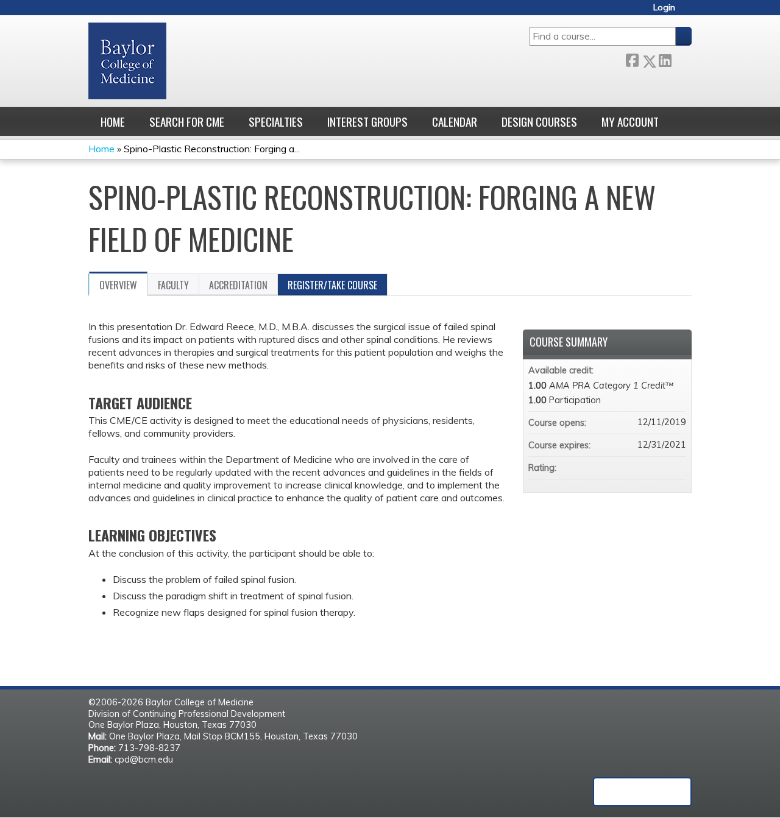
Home (113, 121)
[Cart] (688, 12)
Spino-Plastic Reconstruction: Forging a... (212, 149)
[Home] (127, 61)
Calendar (454, 121)
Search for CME (186, 121)
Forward (681, 59)
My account (630, 121)
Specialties (276, 121)
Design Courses (539, 121)
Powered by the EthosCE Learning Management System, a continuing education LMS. (642, 791)
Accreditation (238, 285)
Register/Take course (332, 285)
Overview (118, 285)
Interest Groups (367, 121)
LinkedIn (665, 59)
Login (664, 7)
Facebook (632, 59)
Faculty (173, 285)
